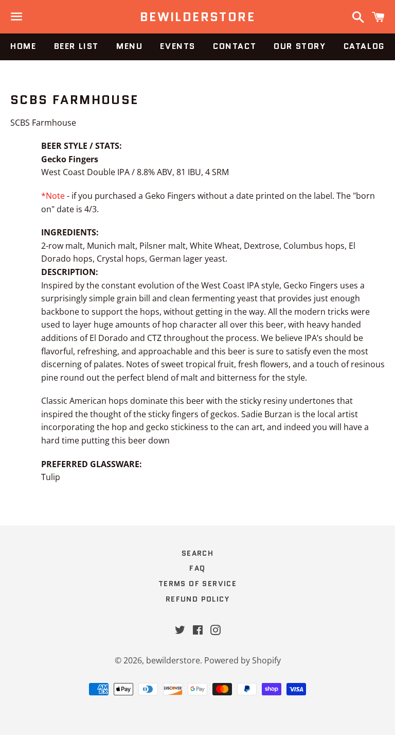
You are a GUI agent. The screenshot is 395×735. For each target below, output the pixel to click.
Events (177, 46)
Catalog (364, 46)
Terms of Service (197, 583)
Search (197, 553)
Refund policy (197, 599)
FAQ (197, 568)
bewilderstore (197, 17)
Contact (234, 46)
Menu (129, 46)
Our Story (300, 46)
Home (23, 46)
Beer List (76, 46)
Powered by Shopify (242, 660)
